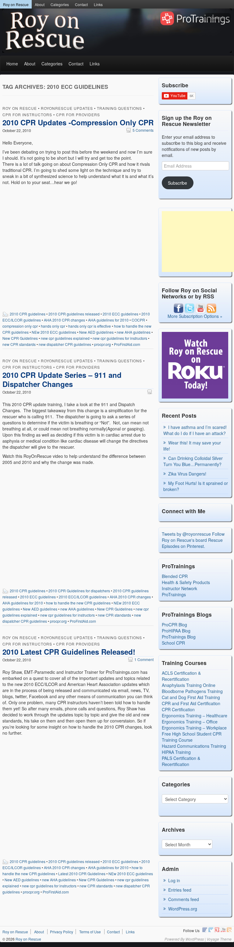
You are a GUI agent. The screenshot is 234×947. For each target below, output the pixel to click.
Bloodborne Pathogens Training (192, 691)
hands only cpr (53, 326)
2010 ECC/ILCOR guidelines (83, 596)
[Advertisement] (198, 241)
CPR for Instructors (27, 114)
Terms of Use (90, 931)
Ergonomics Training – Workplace (194, 728)
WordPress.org (182, 909)
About (39, 4)
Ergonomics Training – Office (190, 722)
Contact (81, 4)
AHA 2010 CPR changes (64, 319)
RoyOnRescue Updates (67, 108)
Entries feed (179, 890)
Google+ (216, 929)
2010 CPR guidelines (27, 313)
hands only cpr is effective (89, 326)
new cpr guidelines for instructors (120, 338)
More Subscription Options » (195, 316)
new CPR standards (19, 344)
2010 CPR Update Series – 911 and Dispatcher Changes (62, 379)
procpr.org (102, 344)
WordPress (195, 939)
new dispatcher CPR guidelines (65, 344)
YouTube (223, 929)
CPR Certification (178, 709)
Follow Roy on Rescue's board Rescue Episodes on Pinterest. (193, 540)
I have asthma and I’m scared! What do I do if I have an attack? (195, 430)
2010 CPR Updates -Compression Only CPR (78, 122)
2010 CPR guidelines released (74, 313)
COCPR (138, 319)
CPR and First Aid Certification (191, 703)
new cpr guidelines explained (65, 338)
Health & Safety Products (186, 582)
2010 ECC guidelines (120, 313)
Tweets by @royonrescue (186, 534)
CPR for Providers (78, 114)
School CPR (173, 643)
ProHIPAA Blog (176, 631)
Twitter (210, 929)
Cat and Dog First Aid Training (191, 697)
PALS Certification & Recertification (181, 761)
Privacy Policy (61, 931)
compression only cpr (20, 326)
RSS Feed (229, 929)
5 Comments (140, 130)
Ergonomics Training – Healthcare (194, 715)
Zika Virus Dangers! (187, 474)
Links (98, 4)
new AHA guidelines (134, 332)
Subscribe (177, 183)
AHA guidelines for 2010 (108, 319)
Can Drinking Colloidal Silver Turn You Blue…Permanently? (193, 461)
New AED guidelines (96, 332)
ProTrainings (174, 594)
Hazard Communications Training (194, 746)
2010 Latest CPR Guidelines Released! (68, 651)
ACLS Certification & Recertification (181, 676)
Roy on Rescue (16, 4)
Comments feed (183, 899)
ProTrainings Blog (179, 637)
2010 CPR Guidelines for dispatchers (79, 590)
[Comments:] (150, 391)
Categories (60, 4)
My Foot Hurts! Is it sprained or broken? (195, 486)
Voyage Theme (219, 939)
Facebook (204, 929)
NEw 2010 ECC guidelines (54, 332)
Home (12, 64)
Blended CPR (175, 576)
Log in (174, 880)
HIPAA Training (176, 752)
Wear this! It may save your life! (192, 446)
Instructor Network (179, 588)
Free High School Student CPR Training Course (192, 737)
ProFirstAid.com (127, 344)
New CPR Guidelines (20, 338)
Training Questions (119, 108)
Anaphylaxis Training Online (188, 685)
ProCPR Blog (174, 624)
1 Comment (141, 659)
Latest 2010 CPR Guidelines (81, 873)
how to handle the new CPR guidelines (78, 602)
